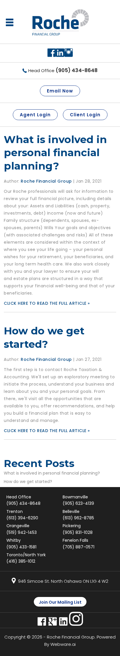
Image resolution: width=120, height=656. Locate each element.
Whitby (21, 543)
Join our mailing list (60, 602)
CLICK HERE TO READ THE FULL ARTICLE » (47, 303)
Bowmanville (78, 500)
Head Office (63, 70)
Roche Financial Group (71, 637)
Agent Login (35, 115)
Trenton (22, 515)
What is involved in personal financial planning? (55, 152)
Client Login (85, 115)
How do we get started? (28, 481)
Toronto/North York (26, 558)
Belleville (78, 515)
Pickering (78, 529)
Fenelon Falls (78, 543)
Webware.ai (63, 644)
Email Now (60, 91)
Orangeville (21, 529)
